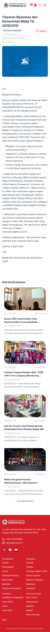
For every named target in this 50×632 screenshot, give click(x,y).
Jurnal (4, 606)
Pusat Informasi (33, 614)
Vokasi (5, 571)
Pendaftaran (7, 559)
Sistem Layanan (33, 575)
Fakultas (29, 562)
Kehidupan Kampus (10, 575)
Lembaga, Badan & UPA (36, 571)
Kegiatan (30, 606)
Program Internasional (11, 588)
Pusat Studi (7, 610)
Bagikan (43, 31)
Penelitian (6, 593)
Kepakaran (30, 584)
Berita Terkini (31, 597)
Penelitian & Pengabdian (12, 597)
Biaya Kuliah (7, 580)
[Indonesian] (31, 5)
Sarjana (5, 562)
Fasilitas (29, 567)
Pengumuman (32, 602)
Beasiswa (6, 584)
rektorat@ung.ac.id (14, 543)
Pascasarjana (8, 567)
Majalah (29, 610)
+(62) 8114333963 (14, 539)
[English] (35, 5)
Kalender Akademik (34, 580)
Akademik (30, 559)
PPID (4, 620)
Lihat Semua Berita (25, 501)
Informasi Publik (33, 593)
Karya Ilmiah (7, 602)
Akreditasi (30, 588)
